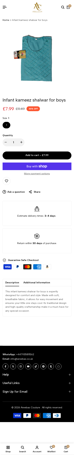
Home (6, 20)
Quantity (8, 135)
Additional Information (36, 282)
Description (12, 282)
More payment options (37, 173)
